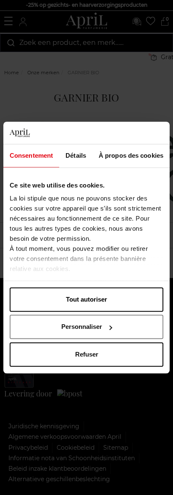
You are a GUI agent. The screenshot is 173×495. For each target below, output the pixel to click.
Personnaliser (81, 326)
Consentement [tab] (31, 155)
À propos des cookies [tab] (131, 155)
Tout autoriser (86, 299)
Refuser (86, 354)
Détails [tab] (76, 155)
